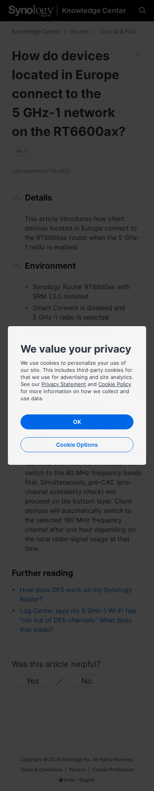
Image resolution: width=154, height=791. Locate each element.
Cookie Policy (114, 384)
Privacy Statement (63, 384)
